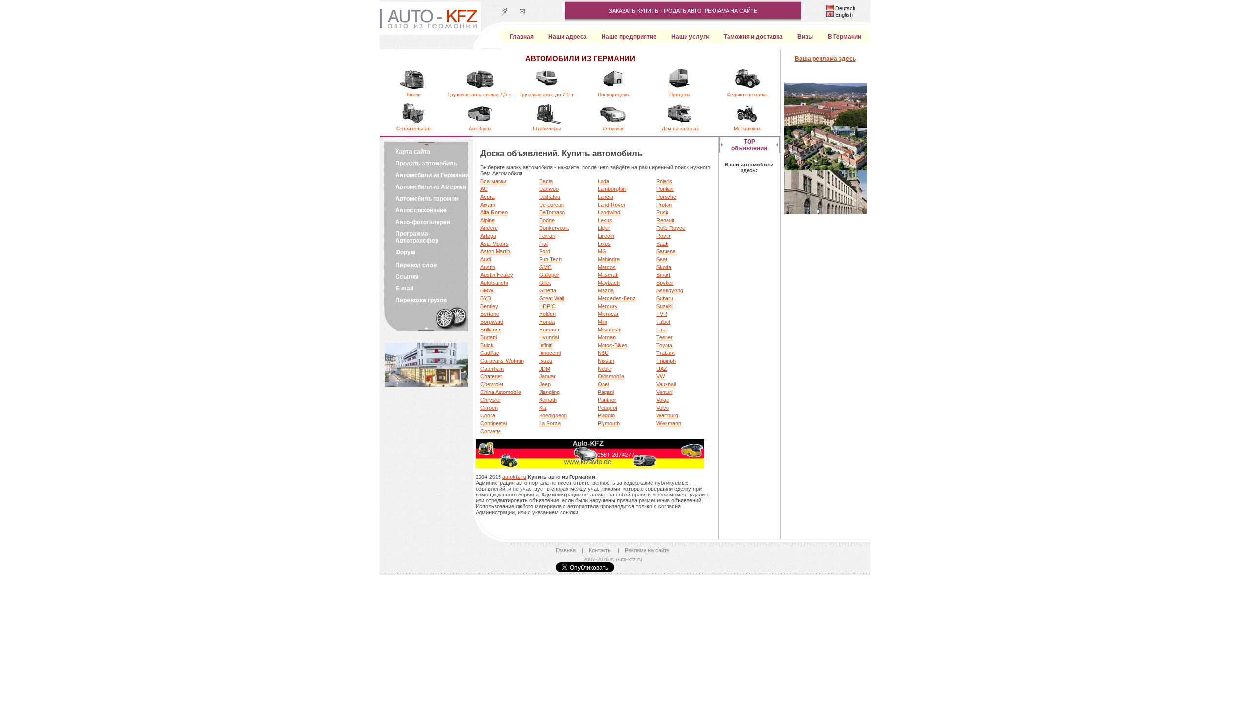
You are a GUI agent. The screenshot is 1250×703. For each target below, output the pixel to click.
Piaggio (606, 415)
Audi (485, 259)
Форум (405, 252)
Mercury (608, 306)
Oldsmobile (611, 376)
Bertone (489, 314)
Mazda (606, 290)
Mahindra (609, 259)
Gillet (545, 283)
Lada (603, 181)
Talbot (663, 322)
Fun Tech (550, 259)
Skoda (663, 267)
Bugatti (488, 337)
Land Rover (611, 204)
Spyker (664, 283)
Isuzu (545, 361)
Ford (544, 251)
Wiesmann (668, 423)
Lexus (605, 220)
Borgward (491, 322)
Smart (663, 275)
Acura (487, 197)
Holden (547, 314)
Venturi (664, 392)
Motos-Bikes (612, 345)
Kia (542, 408)
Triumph (666, 361)
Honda (547, 322)
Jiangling (549, 392)
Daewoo (549, 189)
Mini (602, 322)
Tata (661, 329)
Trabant (665, 353)
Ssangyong (669, 290)
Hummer (549, 329)
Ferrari (547, 236)
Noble (604, 369)
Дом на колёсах (680, 128)
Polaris (664, 181)
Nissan (606, 361)
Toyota (664, 345)
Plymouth (609, 423)
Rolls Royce (670, 228)
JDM (544, 369)
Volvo (662, 408)
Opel (603, 384)
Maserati (608, 275)
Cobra (487, 415)
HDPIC (547, 306)
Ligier (604, 228)
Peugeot (607, 408)
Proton (664, 204)
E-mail (404, 288)
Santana (666, 251)
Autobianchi (494, 283)
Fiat (543, 244)
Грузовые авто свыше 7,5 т (479, 94)
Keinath (548, 400)
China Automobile (500, 392)
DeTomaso (552, 212)
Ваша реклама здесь (825, 58)
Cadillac (489, 353)
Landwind (609, 212)
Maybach (609, 283)
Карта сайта (413, 151)
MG (602, 251)
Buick (487, 345)
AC (484, 189)
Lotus (604, 244)
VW (660, 376)
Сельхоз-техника (747, 94)
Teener (664, 337)
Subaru (664, 298)
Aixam (487, 204)
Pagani (606, 392)
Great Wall (551, 298)
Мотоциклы (747, 128)
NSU (603, 353)
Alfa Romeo (494, 212)
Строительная (413, 128)
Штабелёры (547, 128)
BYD (485, 298)
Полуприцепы (613, 94)
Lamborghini (612, 189)
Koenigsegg (553, 415)
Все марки (493, 181)
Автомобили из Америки (431, 187)
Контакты (600, 550)
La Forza (550, 423)
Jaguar (547, 376)
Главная (566, 550)
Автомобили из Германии (432, 175)
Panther (607, 400)
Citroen (489, 408)
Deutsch (845, 8)
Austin (487, 267)
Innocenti (550, 353)
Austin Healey (496, 275)
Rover (663, 236)
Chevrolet (491, 384)
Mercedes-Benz (617, 298)
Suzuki (664, 306)
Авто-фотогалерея (423, 222)
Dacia (546, 181)
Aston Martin (495, 251)
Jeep (545, 384)
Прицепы (679, 94)
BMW (486, 290)
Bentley (489, 306)
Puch (662, 212)
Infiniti (545, 345)
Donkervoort (554, 228)
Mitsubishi (609, 329)
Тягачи (413, 94)
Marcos (607, 267)
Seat (661, 259)
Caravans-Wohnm (502, 361)
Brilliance (490, 329)
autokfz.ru (514, 477)
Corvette (490, 431)
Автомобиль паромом (427, 198)
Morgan (607, 337)
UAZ (661, 369)
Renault (665, 220)
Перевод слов (416, 265)
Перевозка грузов (421, 300)
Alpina (487, 220)
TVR (661, 314)
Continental (493, 423)
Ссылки (407, 276)
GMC (545, 267)
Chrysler (490, 400)
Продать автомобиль (426, 163)
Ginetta (547, 290)
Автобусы (480, 128)
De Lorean (551, 204)
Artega (488, 236)
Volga (662, 400)
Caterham (492, 369)
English (844, 15)
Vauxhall (666, 384)
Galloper (549, 275)
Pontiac (665, 189)
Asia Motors (494, 244)
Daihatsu (549, 197)
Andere (489, 228)
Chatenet (491, 376)
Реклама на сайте (647, 550)
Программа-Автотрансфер (417, 237)
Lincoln (606, 236)
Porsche (666, 197)
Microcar (608, 314)
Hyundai (549, 337)
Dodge (547, 220)
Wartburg (667, 415)
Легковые (614, 128)
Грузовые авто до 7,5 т (547, 94)
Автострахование (421, 210)
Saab (662, 244)
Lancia (605, 197)
